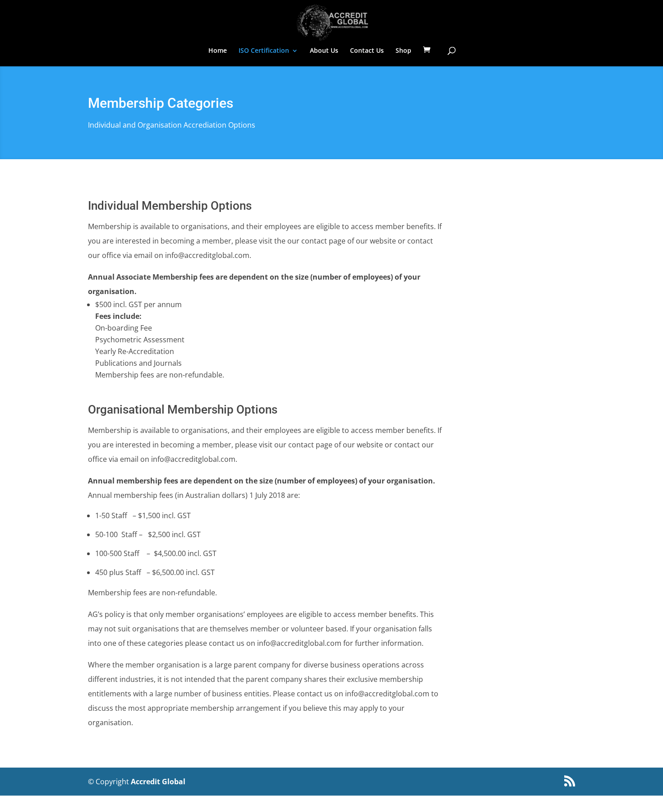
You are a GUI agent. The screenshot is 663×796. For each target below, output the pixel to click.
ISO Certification (264, 51)
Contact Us (367, 51)
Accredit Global (158, 782)
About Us (324, 51)
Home (217, 51)
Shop (403, 51)
